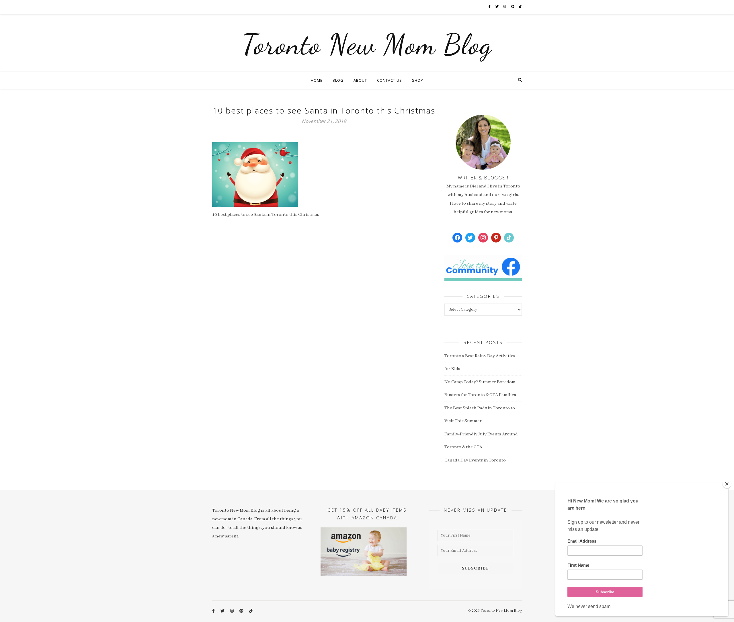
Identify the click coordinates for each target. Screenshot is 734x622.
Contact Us (389, 80)
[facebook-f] (490, 7)
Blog (338, 80)
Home (317, 80)
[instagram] (505, 7)
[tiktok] (520, 7)
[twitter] (497, 7)
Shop (417, 80)
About (360, 80)
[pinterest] (513, 7)
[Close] (727, 484)
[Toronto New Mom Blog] (367, 43)
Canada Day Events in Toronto (475, 460)
